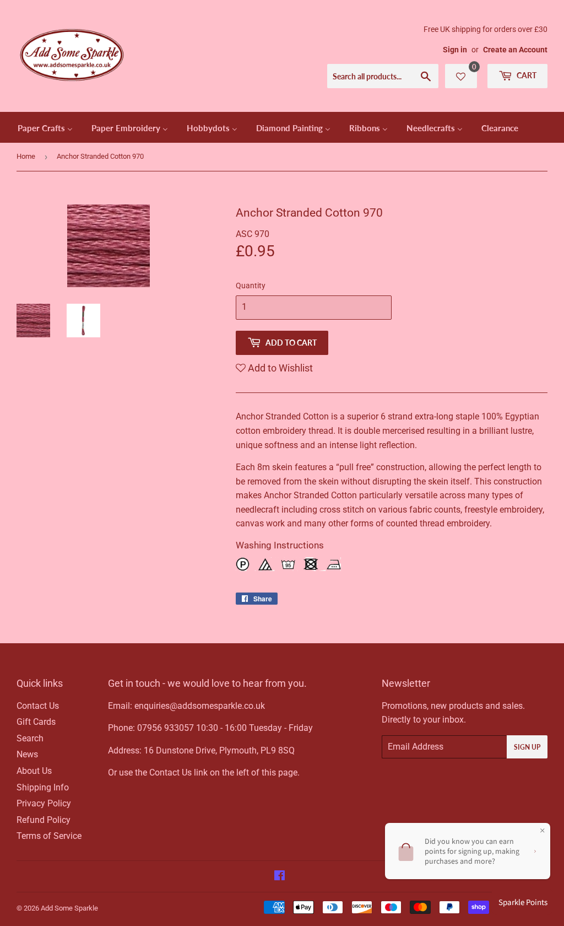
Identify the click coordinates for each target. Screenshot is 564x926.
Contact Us (38, 706)
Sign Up (527, 747)
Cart (525, 75)
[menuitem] (45, 127)
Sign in (455, 49)
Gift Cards (36, 722)
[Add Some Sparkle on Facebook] (279, 876)
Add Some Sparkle (69, 908)
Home (26, 156)
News (27, 754)
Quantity (250, 285)
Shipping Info (43, 787)
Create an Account (515, 49)
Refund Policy (43, 820)
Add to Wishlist (279, 368)
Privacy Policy (44, 803)
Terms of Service (49, 836)
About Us (34, 771)
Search (30, 738)
